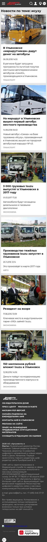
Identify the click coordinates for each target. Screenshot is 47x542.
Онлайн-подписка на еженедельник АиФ (14, 415)
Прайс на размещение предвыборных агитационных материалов (19, 429)
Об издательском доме (15, 403)
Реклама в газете (27, 407)
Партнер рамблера (9, 531)
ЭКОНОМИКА (9, 212)
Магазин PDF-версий (13, 410)
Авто (6, 270)
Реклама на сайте (12, 424)
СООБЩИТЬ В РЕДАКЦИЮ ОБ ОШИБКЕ (21, 436)
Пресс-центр (9, 407)
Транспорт (9, 80)
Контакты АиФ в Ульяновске (18, 420)
